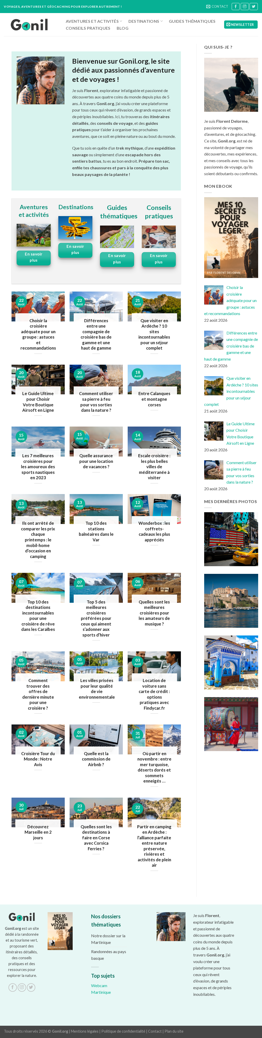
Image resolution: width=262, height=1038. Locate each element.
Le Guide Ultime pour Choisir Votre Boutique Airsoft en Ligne (38, 402)
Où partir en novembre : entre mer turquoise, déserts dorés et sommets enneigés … (154, 767)
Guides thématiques (192, 21)
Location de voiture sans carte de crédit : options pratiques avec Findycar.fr (154, 694)
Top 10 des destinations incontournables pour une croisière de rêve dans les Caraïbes (38, 615)
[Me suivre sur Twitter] (253, 6)
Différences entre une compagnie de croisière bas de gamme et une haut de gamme (96, 334)
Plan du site (174, 1031)
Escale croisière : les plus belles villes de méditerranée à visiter (154, 466)
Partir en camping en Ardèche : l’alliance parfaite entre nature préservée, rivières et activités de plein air (154, 846)
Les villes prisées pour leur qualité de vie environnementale (97, 689)
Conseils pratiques (88, 28)
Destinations (143, 21)
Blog (122, 28)
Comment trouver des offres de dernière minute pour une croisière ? (38, 694)
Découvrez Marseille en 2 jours (38, 832)
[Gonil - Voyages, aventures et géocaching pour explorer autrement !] (29, 24)
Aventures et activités (92, 21)
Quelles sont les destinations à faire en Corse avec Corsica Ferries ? (96, 837)
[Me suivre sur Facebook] (236, 6)
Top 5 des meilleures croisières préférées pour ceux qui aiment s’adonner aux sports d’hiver (96, 618)
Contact (155, 1031)
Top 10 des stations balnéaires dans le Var (96, 531)
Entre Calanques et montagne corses (154, 399)
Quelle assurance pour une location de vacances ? (96, 461)
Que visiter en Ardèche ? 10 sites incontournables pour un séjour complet (154, 334)
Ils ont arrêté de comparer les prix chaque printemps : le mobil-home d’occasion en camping (38, 540)
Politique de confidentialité (123, 1031)
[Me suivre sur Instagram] (245, 6)
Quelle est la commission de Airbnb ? (96, 759)
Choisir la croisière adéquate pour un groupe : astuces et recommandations (38, 334)
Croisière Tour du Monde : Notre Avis (38, 759)
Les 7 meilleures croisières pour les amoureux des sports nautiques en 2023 (38, 466)
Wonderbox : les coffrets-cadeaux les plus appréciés (154, 531)
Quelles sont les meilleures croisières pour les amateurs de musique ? (154, 613)
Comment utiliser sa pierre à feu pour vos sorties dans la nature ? (96, 402)
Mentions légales (85, 1031)
